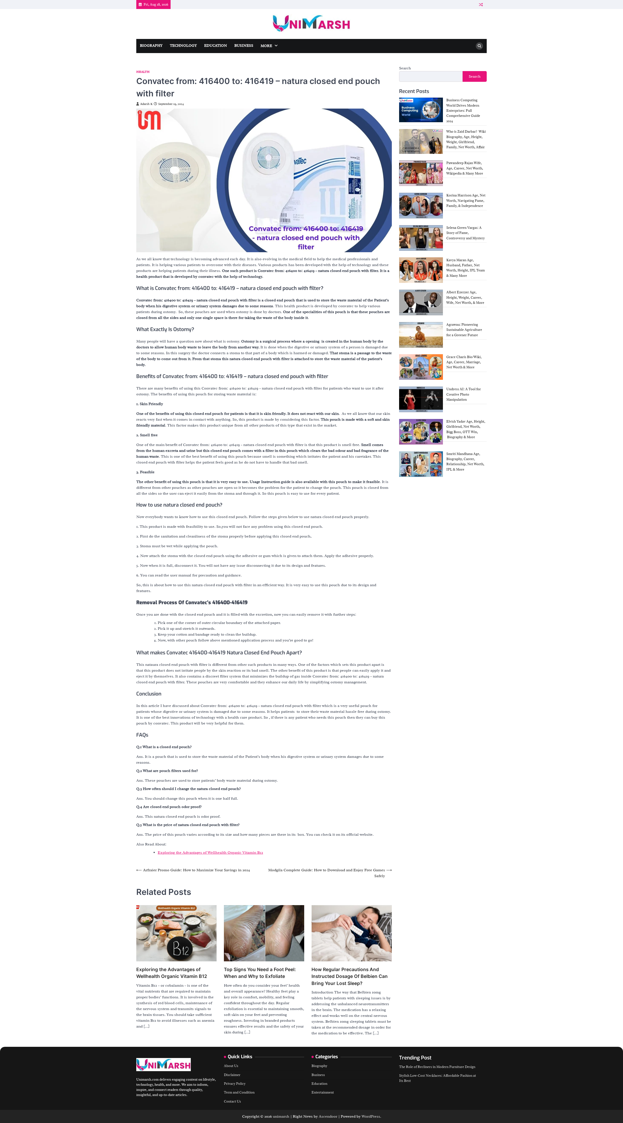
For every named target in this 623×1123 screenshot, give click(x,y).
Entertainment (323, 1092)
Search (405, 68)
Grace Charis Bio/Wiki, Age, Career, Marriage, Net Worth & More (464, 361)
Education (215, 45)
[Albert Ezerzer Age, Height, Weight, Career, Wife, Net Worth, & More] (421, 302)
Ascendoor (328, 1116)
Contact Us (232, 1101)
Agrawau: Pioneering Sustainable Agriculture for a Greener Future (464, 329)
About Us (231, 1066)
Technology (183, 45)
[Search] (479, 46)
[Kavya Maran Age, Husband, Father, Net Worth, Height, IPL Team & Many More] (421, 270)
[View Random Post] (480, 4)
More (266, 46)
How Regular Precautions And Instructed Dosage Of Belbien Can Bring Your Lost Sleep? (350, 976)
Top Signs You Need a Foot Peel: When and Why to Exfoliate (260, 973)
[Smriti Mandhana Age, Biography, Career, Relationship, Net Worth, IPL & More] (421, 464)
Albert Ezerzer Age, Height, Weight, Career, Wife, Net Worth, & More (465, 297)
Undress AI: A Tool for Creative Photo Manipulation (463, 394)
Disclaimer (232, 1075)
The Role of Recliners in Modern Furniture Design (437, 1067)
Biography (151, 45)
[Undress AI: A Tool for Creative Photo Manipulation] (421, 399)
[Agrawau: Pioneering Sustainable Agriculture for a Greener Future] (421, 335)
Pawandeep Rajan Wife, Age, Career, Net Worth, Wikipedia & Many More (464, 168)
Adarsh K (146, 104)
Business (243, 45)
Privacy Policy (235, 1083)
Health (143, 72)
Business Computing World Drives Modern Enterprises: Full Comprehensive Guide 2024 (463, 110)
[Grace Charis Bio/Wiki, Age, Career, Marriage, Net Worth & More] (421, 367)
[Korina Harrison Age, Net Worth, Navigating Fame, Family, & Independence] (421, 205)
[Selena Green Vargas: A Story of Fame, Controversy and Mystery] (421, 238)
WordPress (371, 1116)
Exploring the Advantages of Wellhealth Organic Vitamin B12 (210, 852)
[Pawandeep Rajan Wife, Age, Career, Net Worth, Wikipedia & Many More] (421, 173)
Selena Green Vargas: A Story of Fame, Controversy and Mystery (465, 232)
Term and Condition (239, 1092)
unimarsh (281, 1116)
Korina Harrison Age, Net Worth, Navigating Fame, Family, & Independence (466, 200)
